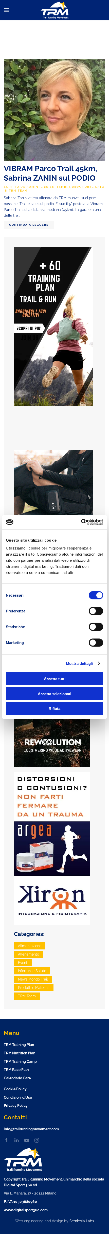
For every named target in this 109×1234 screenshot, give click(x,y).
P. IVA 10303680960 (20, 1202)
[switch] (96, 611)
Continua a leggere (29, 224)
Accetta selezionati (54, 693)
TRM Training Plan (19, 1045)
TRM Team (18, 190)
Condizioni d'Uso (18, 1097)
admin (32, 187)
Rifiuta (54, 708)
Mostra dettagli (79, 663)
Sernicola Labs (81, 1221)
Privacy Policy (16, 1106)
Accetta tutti (54, 679)
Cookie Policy (15, 1089)
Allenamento (28, 954)
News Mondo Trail (33, 979)
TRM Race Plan (16, 1070)
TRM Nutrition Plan (19, 1053)
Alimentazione (29, 946)
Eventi (23, 963)
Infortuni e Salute (32, 971)
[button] (6, 10)
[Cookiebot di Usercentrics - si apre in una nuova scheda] (81, 522)
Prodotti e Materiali (33, 988)
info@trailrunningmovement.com (31, 1129)
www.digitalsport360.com (26, 1210)
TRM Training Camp (20, 1061)
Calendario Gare (17, 1078)
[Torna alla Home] (54, 10)
